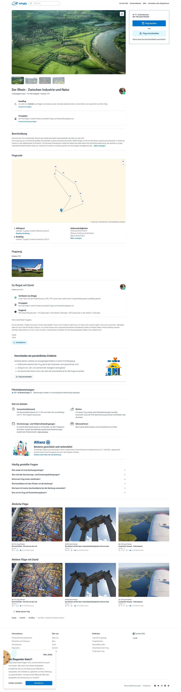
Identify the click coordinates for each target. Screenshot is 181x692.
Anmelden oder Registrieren (158, 3)
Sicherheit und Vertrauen (21, 641)
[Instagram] (162, 686)
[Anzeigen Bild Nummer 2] (31, 80)
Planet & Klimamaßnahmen (22, 638)
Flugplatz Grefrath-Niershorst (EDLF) (36, 231)
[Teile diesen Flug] (122, 14)
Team (54, 645)
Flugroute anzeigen (24, 107)
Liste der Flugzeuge (99, 638)
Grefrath (22, 618)
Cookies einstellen (15, 683)
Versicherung (16, 645)
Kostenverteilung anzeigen (27, 121)
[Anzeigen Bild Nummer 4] (59, 80)
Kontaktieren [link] (21, 342)
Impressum (147, 686)
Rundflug (32, 618)
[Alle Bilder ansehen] (69, 42)
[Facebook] (155, 686)
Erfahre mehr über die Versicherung (47, 455)
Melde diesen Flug (23, 612)
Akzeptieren (38, 683)
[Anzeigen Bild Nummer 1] (18, 80)
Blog (53, 641)
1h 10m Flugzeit (33, 94)
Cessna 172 (45, 94)
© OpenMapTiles (103, 222)
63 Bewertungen (143, 14)
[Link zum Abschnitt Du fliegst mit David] (122, 94)
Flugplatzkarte (97, 641)
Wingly (14, 618)
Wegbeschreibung (23, 233)
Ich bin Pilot (123, 3)
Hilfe (144, 3)
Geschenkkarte (135, 3)
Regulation (16, 648)
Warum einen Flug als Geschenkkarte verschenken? (149, 39)
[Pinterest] (168, 686)
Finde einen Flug (98, 651)
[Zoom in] (123, 161)
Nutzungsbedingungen (132, 686)
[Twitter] (158, 686)
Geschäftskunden (98, 645)
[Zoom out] (123, 164)
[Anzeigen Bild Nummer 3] (45, 80)
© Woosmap (94, 222)
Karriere (55, 648)
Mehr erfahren (43, 432)
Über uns (55, 638)
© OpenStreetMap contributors (116, 222)
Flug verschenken (25, 377)
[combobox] (44, 3)
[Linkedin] (165, 686)
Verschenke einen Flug (100, 648)
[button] (61, 210)
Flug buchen (150, 23)
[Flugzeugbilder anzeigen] (27, 268)
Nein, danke (47, 654)
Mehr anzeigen (99, 146)
